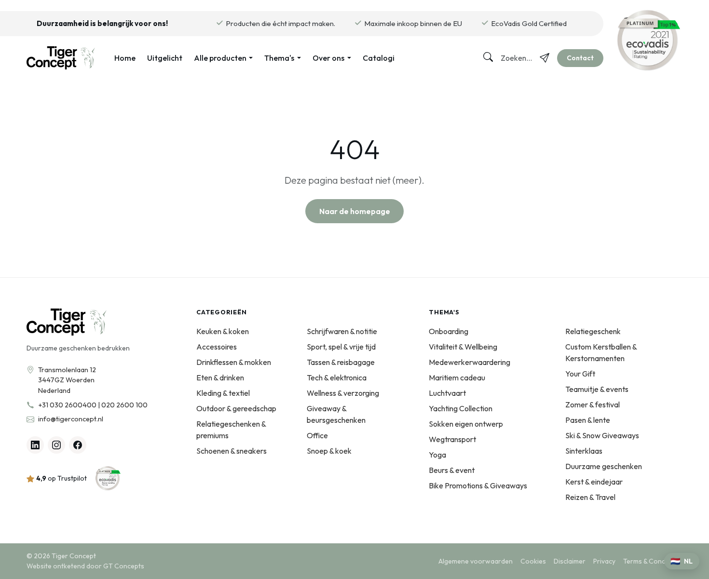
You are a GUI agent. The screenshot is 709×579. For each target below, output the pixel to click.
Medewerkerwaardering (469, 362)
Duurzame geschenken (603, 466)
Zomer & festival (592, 404)
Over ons (328, 58)
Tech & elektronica (337, 377)
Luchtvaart (447, 393)
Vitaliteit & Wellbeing (463, 346)
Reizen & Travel (590, 497)
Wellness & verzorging (343, 393)
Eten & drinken (220, 377)
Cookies (533, 561)
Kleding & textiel (223, 393)
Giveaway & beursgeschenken (336, 414)
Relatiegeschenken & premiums (231, 429)
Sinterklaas (583, 451)
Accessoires (216, 346)
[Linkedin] (35, 445)
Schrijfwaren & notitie (342, 331)
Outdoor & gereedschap (236, 408)
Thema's (279, 58)
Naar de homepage (354, 211)
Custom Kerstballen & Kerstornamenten (601, 352)
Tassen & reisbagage (341, 362)
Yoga (437, 454)
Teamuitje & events (596, 389)
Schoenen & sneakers (231, 451)
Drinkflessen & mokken (233, 362)
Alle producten (220, 58)
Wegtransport (452, 439)
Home (125, 58)
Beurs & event (452, 470)
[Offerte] (544, 58)
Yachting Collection (460, 408)
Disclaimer (570, 561)
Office (317, 435)
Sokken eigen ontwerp (466, 424)
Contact (580, 58)
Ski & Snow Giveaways (602, 435)
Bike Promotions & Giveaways (478, 485)
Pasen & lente (587, 420)
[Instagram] (56, 445)
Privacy (604, 561)
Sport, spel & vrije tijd (341, 346)
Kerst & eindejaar (594, 481)
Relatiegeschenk (593, 331)
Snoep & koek (329, 451)
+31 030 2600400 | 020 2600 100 (93, 405)
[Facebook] (77, 445)
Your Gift (580, 373)
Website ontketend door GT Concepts (85, 566)
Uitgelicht (164, 58)
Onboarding (448, 331)
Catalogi (379, 58)
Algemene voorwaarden (475, 561)
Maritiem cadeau (457, 377)
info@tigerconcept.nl (70, 419)
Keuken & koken (222, 331)
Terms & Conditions (652, 561)
